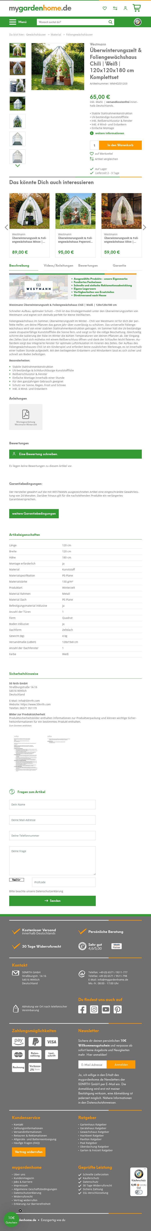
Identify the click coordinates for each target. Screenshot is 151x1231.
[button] (11, 1219)
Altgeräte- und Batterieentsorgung (35, 1139)
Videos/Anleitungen (58, 265)
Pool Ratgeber (88, 1143)
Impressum (21, 1185)
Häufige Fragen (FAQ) (27, 1143)
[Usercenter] (125, 8)
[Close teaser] (20, 1211)
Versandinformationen (28, 1132)
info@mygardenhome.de (113, 979)
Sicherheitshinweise (23, 673)
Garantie (119, 265)
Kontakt (18, 1124)
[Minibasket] (137, 7)
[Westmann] (72, 286)
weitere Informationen (109, 133)
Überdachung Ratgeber (94, 1146)
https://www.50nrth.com (36, 704)
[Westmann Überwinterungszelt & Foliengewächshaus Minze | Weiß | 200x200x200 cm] (29, 211)
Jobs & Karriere (23, 1181)
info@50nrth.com (29, 700)
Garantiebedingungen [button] (34, 513)
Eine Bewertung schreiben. (38, 454)
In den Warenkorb (120, 144)
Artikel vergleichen (106, 159)
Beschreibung (19, 265)
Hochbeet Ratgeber (92, 1135)
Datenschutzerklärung (49, 891)
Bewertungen (88, 265)
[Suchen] (110, 22)
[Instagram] (96, 1010)
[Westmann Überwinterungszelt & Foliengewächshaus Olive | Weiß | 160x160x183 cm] (121, 211)
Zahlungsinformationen (28, 1128)
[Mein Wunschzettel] (104, 8)
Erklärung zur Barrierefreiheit (32, 1204)
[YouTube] (108, 1010)
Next (17, 165)
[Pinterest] (119, 1010)
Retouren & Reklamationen (30, 1135)
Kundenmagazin (24, 1178)
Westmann (98, 44)
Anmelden (121, 1064)
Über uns (19, 1174)
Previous (6, 227)
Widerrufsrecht (23, 1196)
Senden (55, 900)
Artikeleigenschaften (24, 534)
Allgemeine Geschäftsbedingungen (35, 1189)
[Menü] (145, 1169)
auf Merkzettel (104, 153)
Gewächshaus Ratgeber (94, 1132)
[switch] (139, 1192)
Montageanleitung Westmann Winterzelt (26, 423)
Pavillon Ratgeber (91, 1139)
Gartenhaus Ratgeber (93, 1124)
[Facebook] (84, 1010)
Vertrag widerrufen (29, 1151)
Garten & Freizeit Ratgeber (96, 1150)
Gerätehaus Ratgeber (93, 1128)
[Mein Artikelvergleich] (115, 8)
